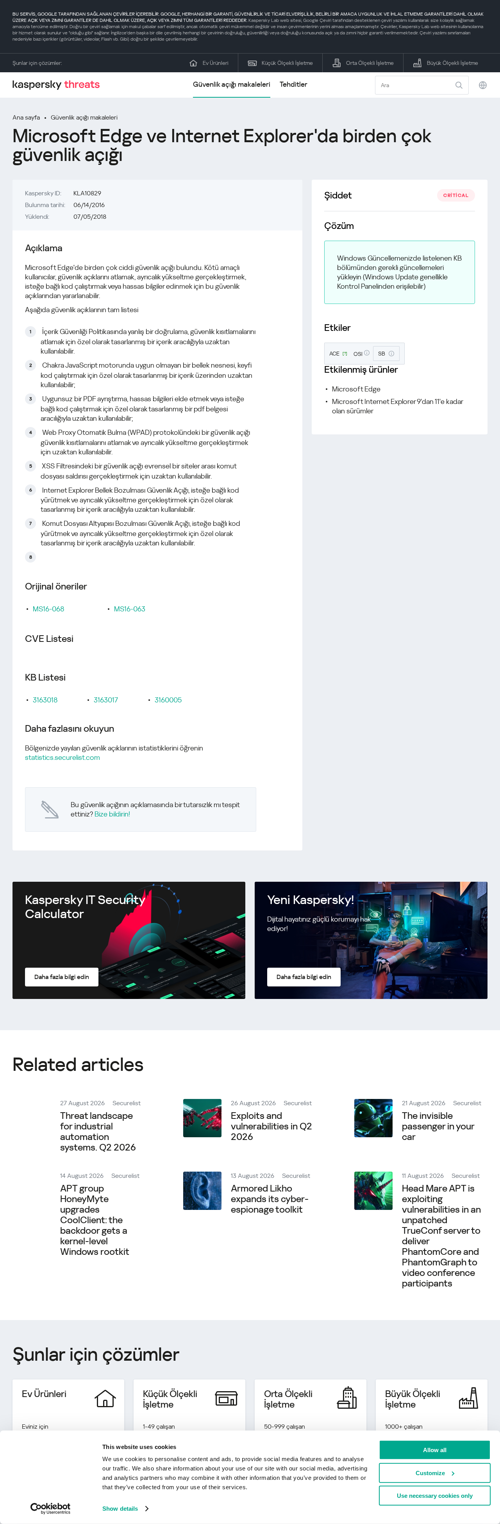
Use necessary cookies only (435, 1495)
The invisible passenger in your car (438, 1126)
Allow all (434, 1450)
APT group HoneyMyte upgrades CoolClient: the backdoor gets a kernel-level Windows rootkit (94, 1220)
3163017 (106, 700)
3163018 (45, 700)
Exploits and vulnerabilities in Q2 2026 (271, 1126)
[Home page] (59, 85)
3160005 (168, 700)
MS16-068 (48, 609)
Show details (120, 1508)
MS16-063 (129, 609)
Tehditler (293, 84)
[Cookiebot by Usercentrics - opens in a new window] (50, 1509)
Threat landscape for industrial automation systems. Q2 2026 (98, 1131)
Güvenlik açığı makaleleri (231, 84)
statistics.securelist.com (62, 757)
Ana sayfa (26, 117)
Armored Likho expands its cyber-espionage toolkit (270, 1199)
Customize (430, 1472)
